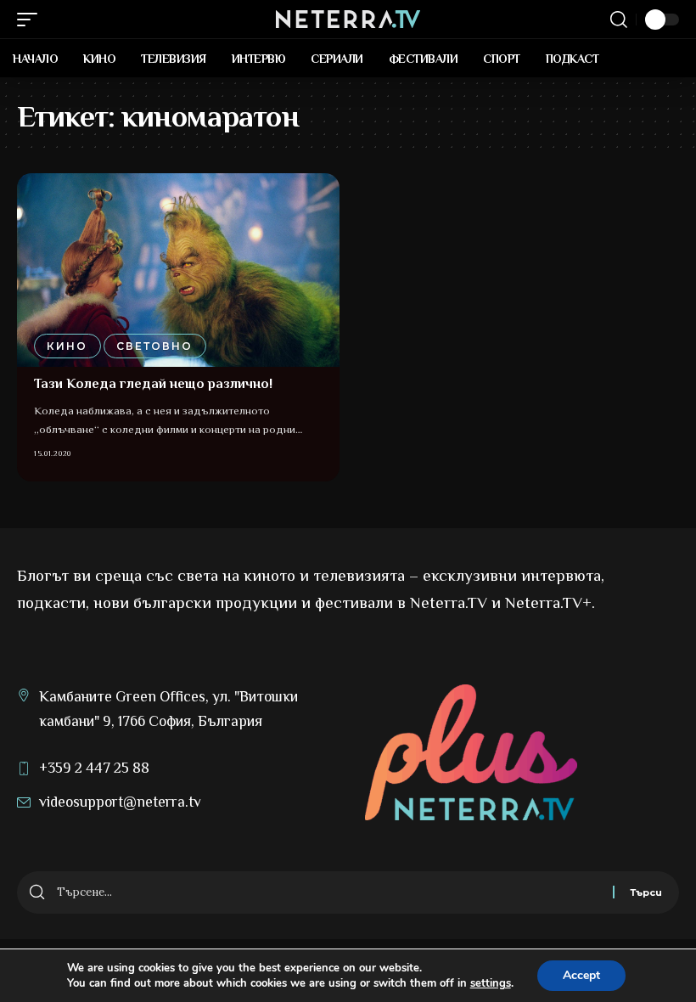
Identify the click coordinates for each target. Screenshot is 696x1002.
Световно (154, 346)
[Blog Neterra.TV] (348, 19)
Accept (581, 975)
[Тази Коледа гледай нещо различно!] (178, 270)
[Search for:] (328, 892)
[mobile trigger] (31, 19)
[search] (618, 19)
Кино (67, 346)
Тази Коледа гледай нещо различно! (153, 383)
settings (490, 983)
